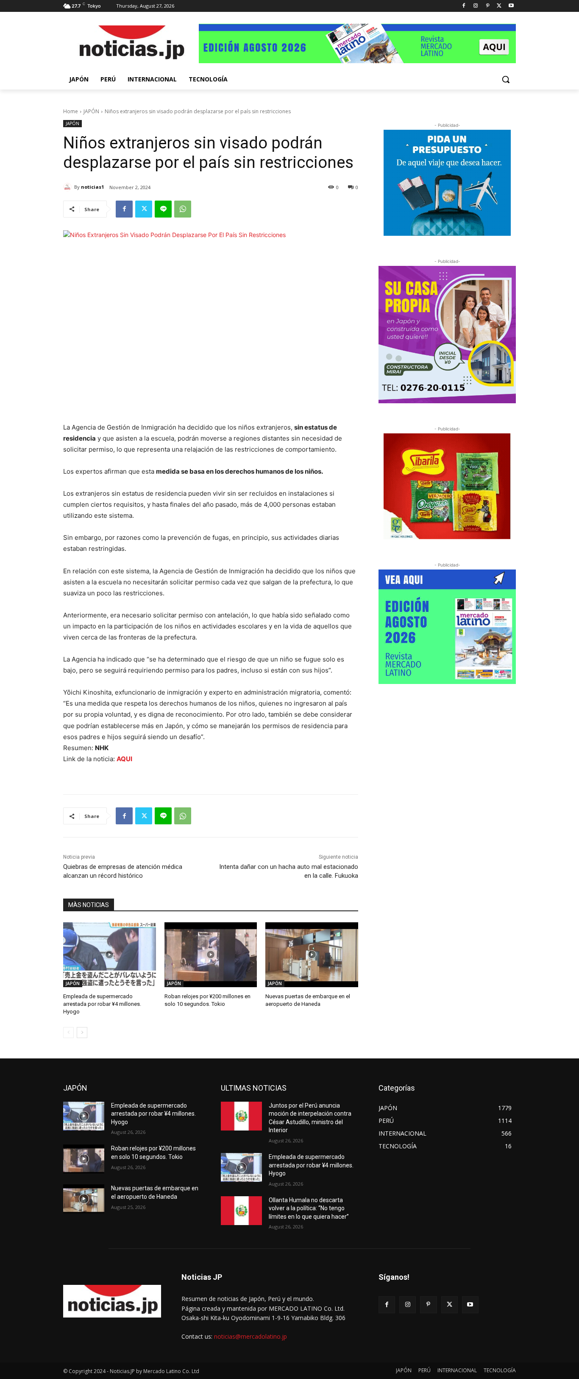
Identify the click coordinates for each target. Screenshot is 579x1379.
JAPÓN (91, 111)
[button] (505, 79)
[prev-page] (68, 1032)
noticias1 (92, 187)
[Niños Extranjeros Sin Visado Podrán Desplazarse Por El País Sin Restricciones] (131, 44)
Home (70, 111)
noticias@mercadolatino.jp (250, 1336)
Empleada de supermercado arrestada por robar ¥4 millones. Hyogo (102, 1004)
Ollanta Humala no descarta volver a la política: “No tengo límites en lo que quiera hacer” (309, 1208)
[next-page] (82, 1032)
